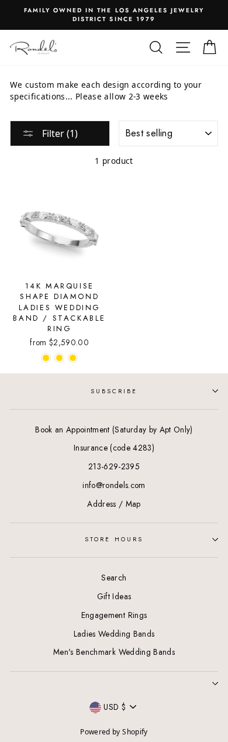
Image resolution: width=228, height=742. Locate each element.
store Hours (114, 539)
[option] (114, 15)
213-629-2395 (114, 466)
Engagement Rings (114, 615)
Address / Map (113, 504)
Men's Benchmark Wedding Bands (114, 652)
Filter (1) (59, 133)
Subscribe (114, 391)
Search (113, 577)
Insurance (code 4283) (114, 448)
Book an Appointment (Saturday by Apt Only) (113, 429)
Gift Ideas (114, 596)
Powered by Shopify (113, 732)
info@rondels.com (113, 485)
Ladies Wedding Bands (114, 634)
